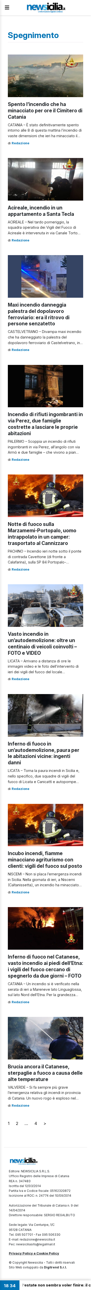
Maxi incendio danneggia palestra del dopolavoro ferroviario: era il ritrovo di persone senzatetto (39, 314)
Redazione (20, 143)
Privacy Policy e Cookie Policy (34, 1253)
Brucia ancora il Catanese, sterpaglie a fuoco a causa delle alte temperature (45, 1073)
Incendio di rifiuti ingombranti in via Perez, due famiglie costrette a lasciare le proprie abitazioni (45, 423)
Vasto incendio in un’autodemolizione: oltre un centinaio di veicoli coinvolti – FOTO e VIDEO (42, 643)
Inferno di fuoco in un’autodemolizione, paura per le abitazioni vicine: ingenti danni (43, 753)
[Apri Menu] (7, 7)
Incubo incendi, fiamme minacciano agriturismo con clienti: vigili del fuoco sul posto (45, 859)
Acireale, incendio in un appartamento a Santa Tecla (41, 211)
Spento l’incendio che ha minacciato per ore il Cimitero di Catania (45, 110)
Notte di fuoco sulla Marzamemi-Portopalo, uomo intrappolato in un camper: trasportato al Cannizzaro (42, 533)
